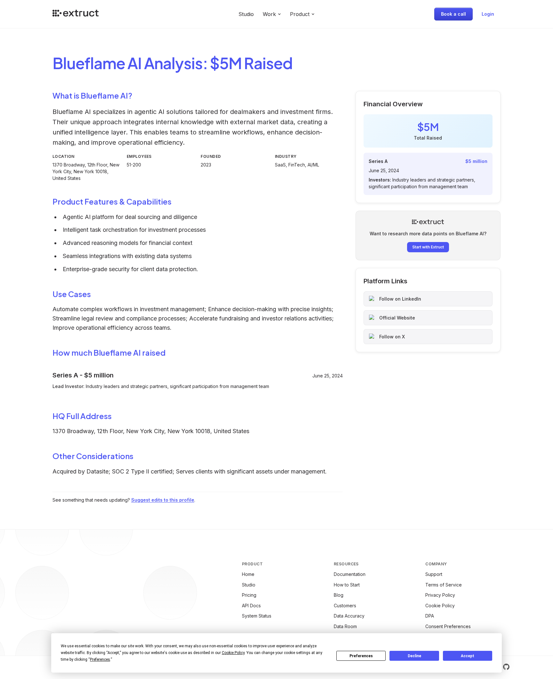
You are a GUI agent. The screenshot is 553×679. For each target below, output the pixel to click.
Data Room (345, 626)
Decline (414, 656)
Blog (338, 595)
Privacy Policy (440, 595)
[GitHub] (506, 666)
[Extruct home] (75, 14)
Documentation (349, 574)
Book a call (453, 14)
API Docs (251, 605)
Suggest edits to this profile (162, 500)
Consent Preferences (448, 626)
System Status (256, 615)
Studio (246, 14)
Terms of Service (443, 584)
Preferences (361, 656)
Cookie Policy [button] (233, 653)
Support (433, 574)
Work (269, 14)
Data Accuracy (349, 615)
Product (299, 14)
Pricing (249, 595)
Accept (467, 656)
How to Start (347, 584)
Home (248, 574)
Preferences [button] (100, 659)
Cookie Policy (440, 605)
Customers (345, 605)
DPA (429, 615)
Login (488, 14)
